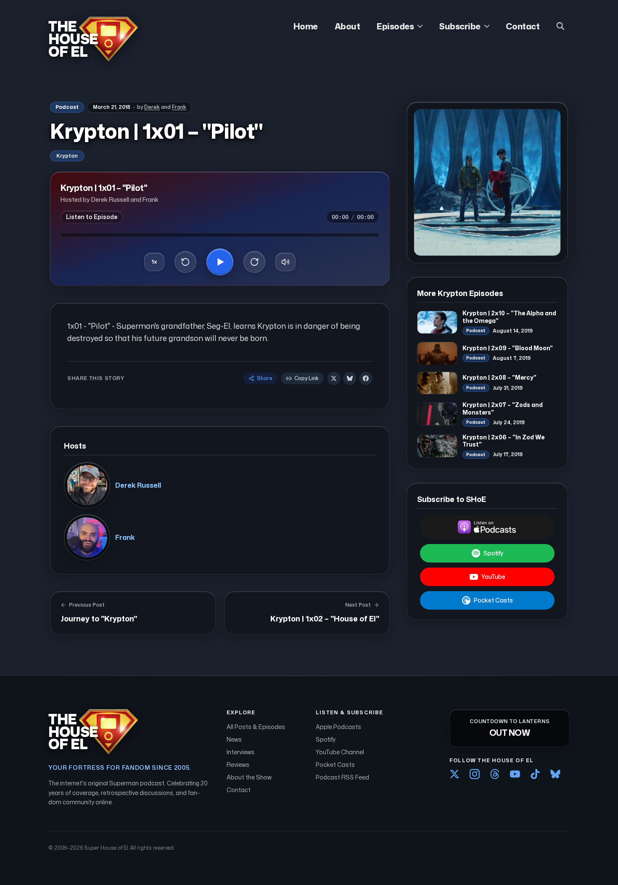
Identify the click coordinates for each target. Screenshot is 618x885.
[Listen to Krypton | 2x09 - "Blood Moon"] (437, 353)
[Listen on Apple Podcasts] (487, 527)
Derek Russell (138, 485)
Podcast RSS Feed (342, 777)
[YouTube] (515, 774)
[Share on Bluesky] (350, 378)
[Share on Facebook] (365, 378)
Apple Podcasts (338, 727)
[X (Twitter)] (454, 774)
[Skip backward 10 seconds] (185, 262)
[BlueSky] (555, 774)
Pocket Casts (493, 600)
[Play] (219, 261)
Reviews (238, 765)
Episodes (395, 26)
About (347, 26)
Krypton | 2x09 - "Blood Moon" (507, 348)
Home (305, 26)
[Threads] (495, 774)
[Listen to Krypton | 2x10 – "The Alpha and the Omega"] (437, 322)
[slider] (220, 235)
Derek (152, 107)
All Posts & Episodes (256, 727)
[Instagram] (475, 774)
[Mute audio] (285, 262)
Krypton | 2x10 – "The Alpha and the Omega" (509, 317)
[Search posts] (560, 26)
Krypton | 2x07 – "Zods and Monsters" (502, 408)
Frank (179, 107)
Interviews (240, 752)
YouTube (493, 577)
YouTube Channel (340, 752)
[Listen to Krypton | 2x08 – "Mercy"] (437, 383)
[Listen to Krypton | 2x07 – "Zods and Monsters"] (437, 413)
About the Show (249, 777)
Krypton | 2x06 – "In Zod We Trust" (503, 441)
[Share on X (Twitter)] (334, 378)
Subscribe (460, 26)
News (234, 739)
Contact (523, 26)
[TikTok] (535, 774)
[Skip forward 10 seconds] (254, 262)
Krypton (67, 155)
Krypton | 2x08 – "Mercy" (499, 378)
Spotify (493, 553)
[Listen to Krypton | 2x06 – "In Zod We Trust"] (437, 446)
